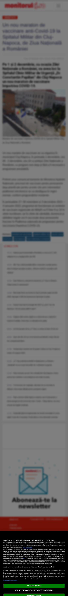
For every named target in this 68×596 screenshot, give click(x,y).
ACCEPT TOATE (34, 586)
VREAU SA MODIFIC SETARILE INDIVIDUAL (34, 590)
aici (24, 558)
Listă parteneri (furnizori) (10, 580)
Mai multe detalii (27, 547)
